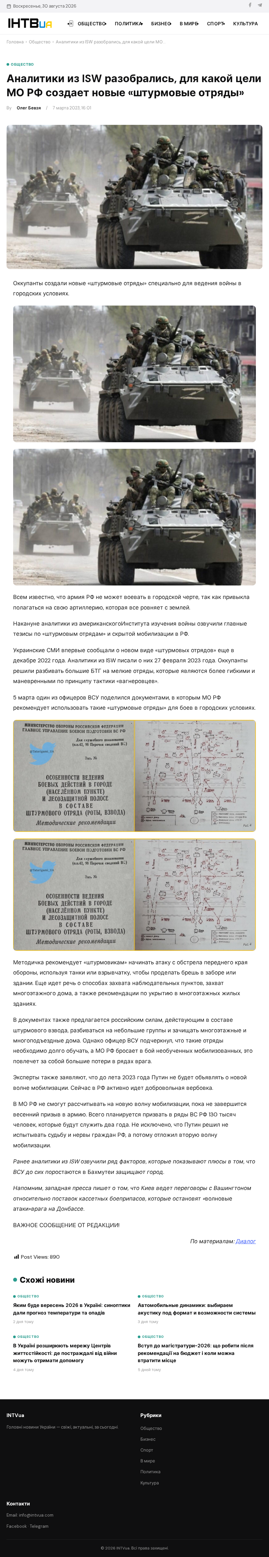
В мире (189, 24)
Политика (128, 24)
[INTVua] (30, 23)
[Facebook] (250, 6)
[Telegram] (259, 6)
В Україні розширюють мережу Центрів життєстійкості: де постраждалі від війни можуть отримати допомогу (65, 1353)
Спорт (215, 24)
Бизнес (161, 24)
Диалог (246, 1241)
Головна (15, 42)
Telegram (39, 1526)
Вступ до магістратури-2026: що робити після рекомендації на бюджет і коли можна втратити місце (196, 1353)
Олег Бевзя (29, 108)
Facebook (17, 1526)
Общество (92, 24)
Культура (245, 24)
